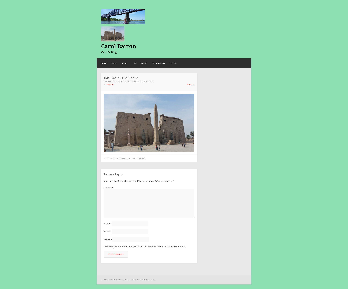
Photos (173, 63)
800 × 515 (130, 81)
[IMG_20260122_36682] (149, 123)
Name (107, 223)
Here (134, 63)
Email (107, 231)
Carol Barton (118, 46)
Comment (109, 187)
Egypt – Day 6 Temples (145, 81)
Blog (124, 63)
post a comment (138, 158)
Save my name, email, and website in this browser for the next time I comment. (145, 246)
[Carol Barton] (123, 16)
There (144, 63)
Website (108, 239)
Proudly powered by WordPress (114, 280)
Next (190, 84)
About (114, 63)
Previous (109, 84)
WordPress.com (148, 280)
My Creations (158, 63)
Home (104, 63)
